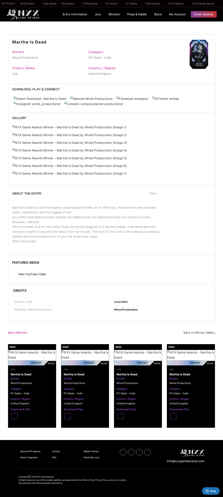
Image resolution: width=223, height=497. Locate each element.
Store (158, 14)
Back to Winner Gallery (198, 332)
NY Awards (112, 3)
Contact (56, 451)
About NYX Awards (30, 451)
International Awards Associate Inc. (47, 483)
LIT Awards (132, 3)
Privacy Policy (101, 480)
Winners (114, 14)
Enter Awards (203, 14)
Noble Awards (153, 3)
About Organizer (29, 457)
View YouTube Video (31, 274)
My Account (177, 14)
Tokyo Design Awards (203, 3)
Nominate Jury (91, 457)
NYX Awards (68, 3)
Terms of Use (88, 480)
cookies (122, 480)
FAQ (54, 457)
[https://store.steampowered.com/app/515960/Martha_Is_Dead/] (40, 98)
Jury (98, 14)
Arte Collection (176, 3)
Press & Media (137, 14)
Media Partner (91, 451)
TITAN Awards (90, 3)
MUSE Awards (28, 3)
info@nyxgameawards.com (185, 461)
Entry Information (75, 14)
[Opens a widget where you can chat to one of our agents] (211, 491)
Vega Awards (50, 3)
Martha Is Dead (21, 374)
